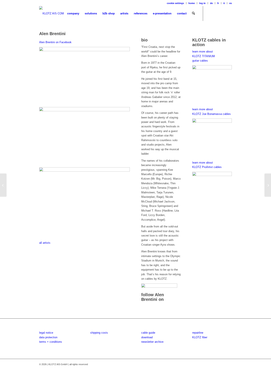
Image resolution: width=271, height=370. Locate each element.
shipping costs (99, 332)
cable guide (148, 332)
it (224, 3)
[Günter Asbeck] (267, 185)
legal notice (46, 332)
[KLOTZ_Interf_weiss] (51, 13)
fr (218, 3)
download (147, 337)
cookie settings (175, 3)
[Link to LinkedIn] (228, 13)
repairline (197, 332)
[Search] (193, 13)
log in (202, 3)
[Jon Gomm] (3, 185)
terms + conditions (50, 341)
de (211, 3)
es (230, 3)
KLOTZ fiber (199, 337)
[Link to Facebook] (209, 13)
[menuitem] (175, 3)
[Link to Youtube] (222, 13)
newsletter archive (152, 341)
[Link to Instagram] (216, 13)
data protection (48, 337)
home (191, 3)
